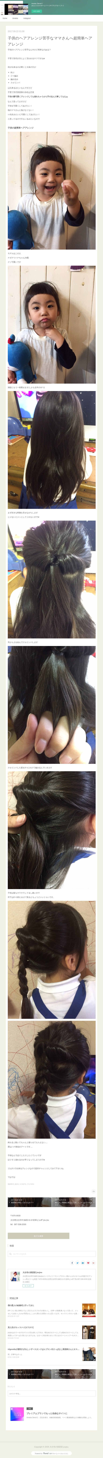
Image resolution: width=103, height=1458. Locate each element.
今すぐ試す (36, 11)
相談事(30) (11, 1184)
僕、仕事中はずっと (15, 1354)
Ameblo (15, 18)
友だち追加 (38, 1236)
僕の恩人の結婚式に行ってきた (21, 1305)
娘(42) (17, 1184)
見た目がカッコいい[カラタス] (21, 1327)
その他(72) (23, 1184)
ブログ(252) (30, 1184)
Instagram (27, 18)
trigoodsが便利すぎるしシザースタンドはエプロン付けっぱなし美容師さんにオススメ (44, 1349)
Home (5, 18)
